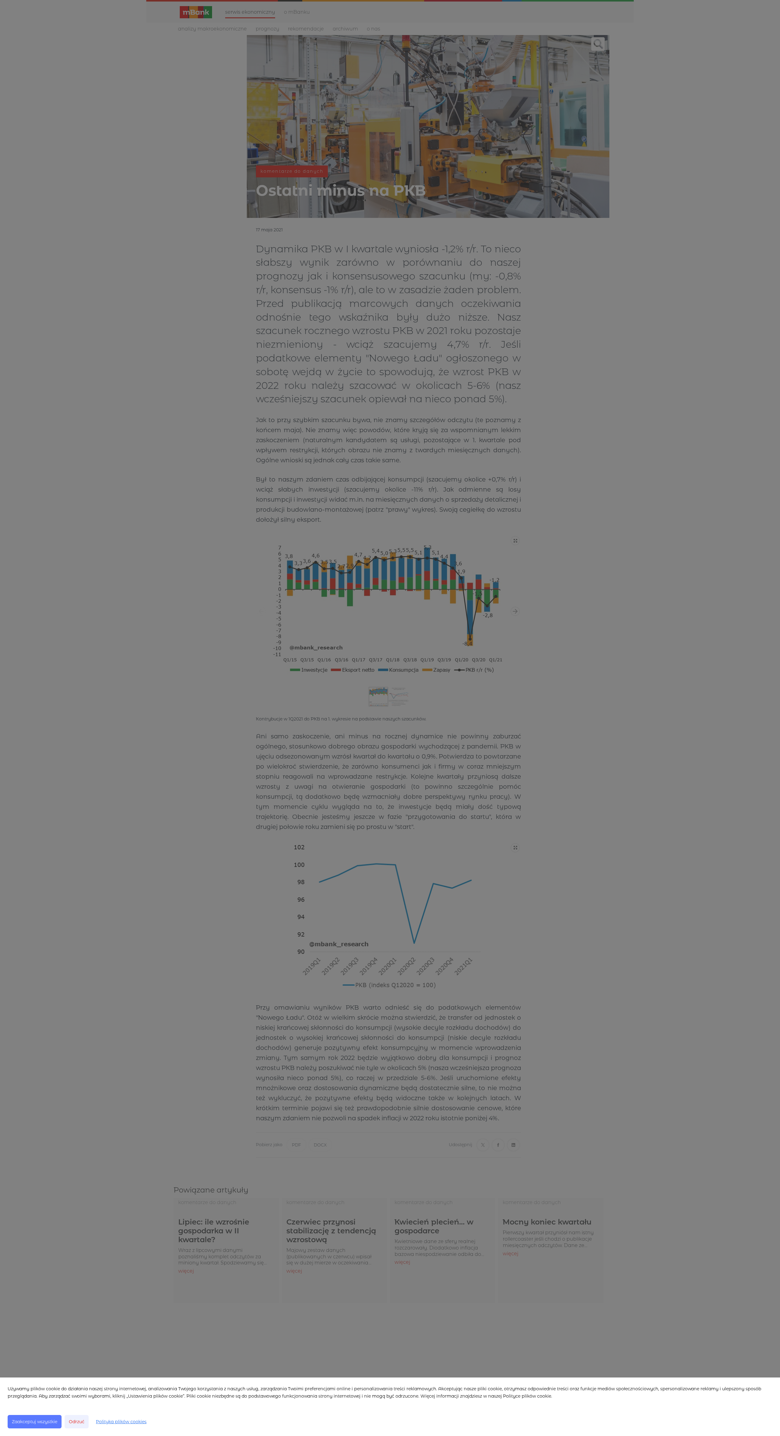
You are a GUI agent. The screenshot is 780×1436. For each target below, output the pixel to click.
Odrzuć (76, 1421)
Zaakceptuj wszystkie (34, 1421)
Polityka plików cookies (121, 1421)
